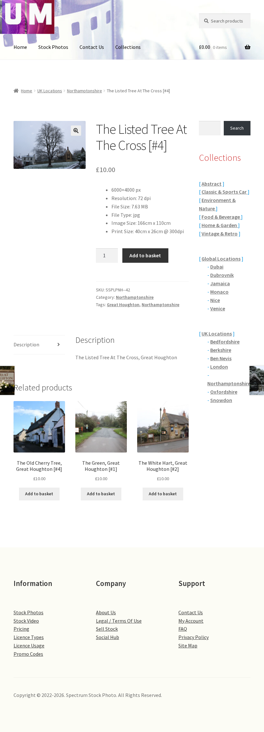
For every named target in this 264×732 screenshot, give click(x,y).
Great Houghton (123, 304)
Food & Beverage (221, 217)
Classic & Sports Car (225, 191)
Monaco (219, 291)
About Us (106, 612)
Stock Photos (53, 47)
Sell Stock (107, 629)
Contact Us (92, 47)
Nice (215, 300)
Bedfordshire (225, 341)
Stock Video (26, 621)
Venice (217, 308)
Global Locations (221, 258)
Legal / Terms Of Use (119, 621)
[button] (76, 130)
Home (20, 47)
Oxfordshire (223, 392)
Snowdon (221, 400)
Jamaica (220, 283)
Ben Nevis (220, 358)
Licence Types (29, 637)
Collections (128, 47)
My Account (190, 621)
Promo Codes (28, 654)
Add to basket (145, 255)
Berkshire (220, 350)
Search (237, 128)
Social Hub (107, 637)
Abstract (212, 183)
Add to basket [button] (39, 494)
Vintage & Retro (220, 233)
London (219, 366)
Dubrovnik (222, 275)
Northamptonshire (84, 91)
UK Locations (49, 91)
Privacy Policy (193, 637)
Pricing (21, 629)
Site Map (187, 645)
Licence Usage (29, 645)
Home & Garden (220, 225)
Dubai (216, 266)
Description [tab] (26, 344)
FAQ (182, 629)
